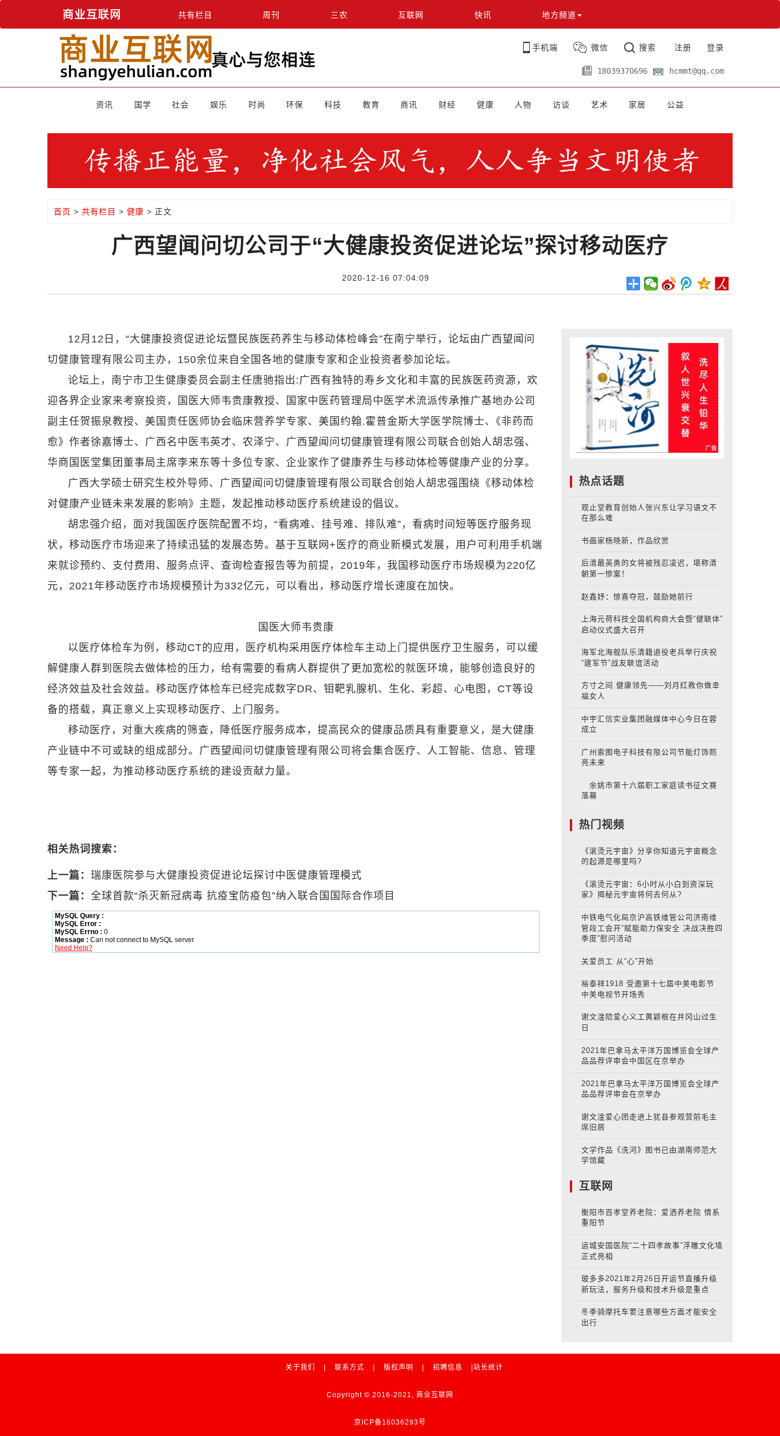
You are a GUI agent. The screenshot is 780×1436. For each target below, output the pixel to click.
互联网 (411, 14)
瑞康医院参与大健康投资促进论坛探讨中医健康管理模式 (226, 875)
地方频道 (559, 14)
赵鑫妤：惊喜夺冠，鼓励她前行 (637, 596)
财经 (447, 104)
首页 (62, 211)
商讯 (408, 104)
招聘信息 (448, 1367)
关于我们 (300, 1367)
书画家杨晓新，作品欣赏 (625, 540)
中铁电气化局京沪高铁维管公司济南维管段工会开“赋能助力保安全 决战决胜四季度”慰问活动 (652, 928)
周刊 (271, 14)
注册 (682, 47)
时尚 (257, 104)
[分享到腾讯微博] (687, 283)
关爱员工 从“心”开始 (617, 961)
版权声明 (398, 1367)
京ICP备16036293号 (390, 1422)
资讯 (104, 104)
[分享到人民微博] (722, 283)
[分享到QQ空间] (704, 283)
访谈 (561, 104)
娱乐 (218, 104)
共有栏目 (195, 14)
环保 (294, 104)
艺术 (599, 104)
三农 (339, 14)
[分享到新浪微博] (669, 283)
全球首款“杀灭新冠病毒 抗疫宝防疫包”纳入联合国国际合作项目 (243, 896)
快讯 (483, 14)
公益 (675, 104)
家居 (637, 104)
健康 (485, 104)
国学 (142, 104)
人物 (523, 104)
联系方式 (349, 1367)
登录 (715, 47)
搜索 (647, 47)
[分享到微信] (651, 283)
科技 (332, 104)
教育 (371, 104)
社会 (180, 104)
